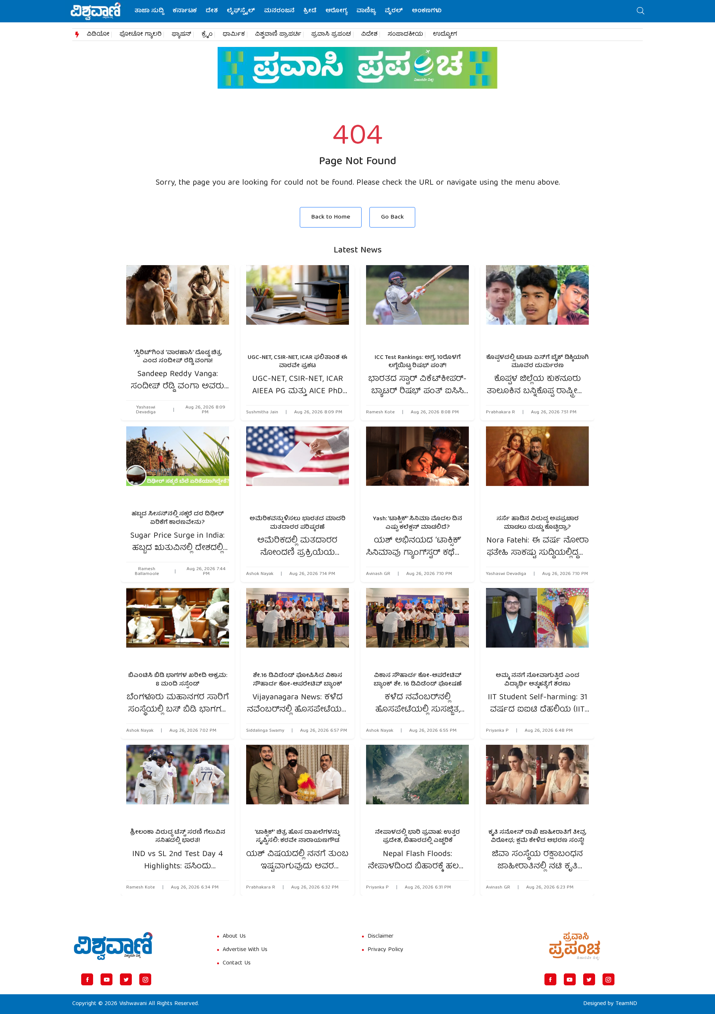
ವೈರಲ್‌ (394, 11)
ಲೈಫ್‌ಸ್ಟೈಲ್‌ (241, 11)
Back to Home (330, 217)
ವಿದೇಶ (369, 35)
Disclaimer (381, 936)
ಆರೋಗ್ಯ (336, 11)
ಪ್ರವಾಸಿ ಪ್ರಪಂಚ (331, 35)
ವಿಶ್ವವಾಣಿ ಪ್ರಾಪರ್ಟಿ (278, 35)
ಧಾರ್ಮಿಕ (234, 35)
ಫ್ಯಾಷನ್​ (181, 35)
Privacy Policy (385, 950)
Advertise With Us (245, 950)
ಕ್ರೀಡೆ (310, 11)
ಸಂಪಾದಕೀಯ (405, 35)
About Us (234, 936)
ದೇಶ (212, 11)
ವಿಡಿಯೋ (98, 35)
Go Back (392, 217)
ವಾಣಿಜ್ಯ (366, 11)
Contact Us (237, 963)
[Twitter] (125, 979)
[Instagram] (145, 979)
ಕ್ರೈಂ (207, 35)
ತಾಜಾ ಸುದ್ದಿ (149, 11)
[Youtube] (106, 979)
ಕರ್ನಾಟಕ (185, 11)
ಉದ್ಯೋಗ (445, 35)
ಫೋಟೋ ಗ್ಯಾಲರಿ (141, 35)
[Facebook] (87, 979)
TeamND (626, 1004)
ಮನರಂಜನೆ (279, 11)
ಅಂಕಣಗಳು (427, 11)
